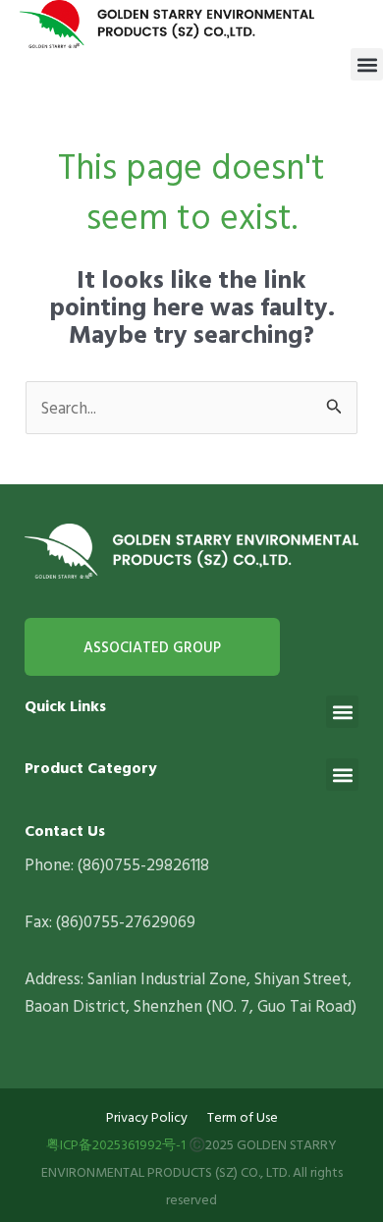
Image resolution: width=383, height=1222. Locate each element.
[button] (367, 64)
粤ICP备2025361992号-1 (116, 1144)
